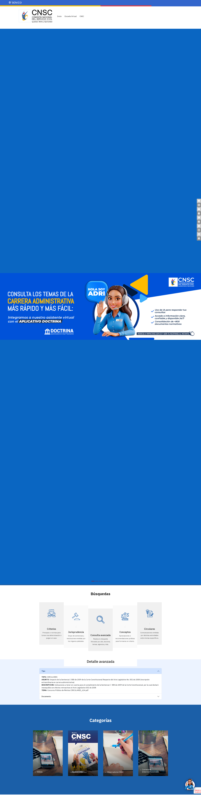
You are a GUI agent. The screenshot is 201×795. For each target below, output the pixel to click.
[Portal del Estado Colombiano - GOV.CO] (15, 2)
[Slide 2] (96, 581)
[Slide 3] (100, 581)
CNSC (82, 16)
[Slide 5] (108, 581)
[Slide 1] (93, 581)
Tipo (43, 671)
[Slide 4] (104, 581)
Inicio (59, 16)
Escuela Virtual (71, 16)
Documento (46, 696)
